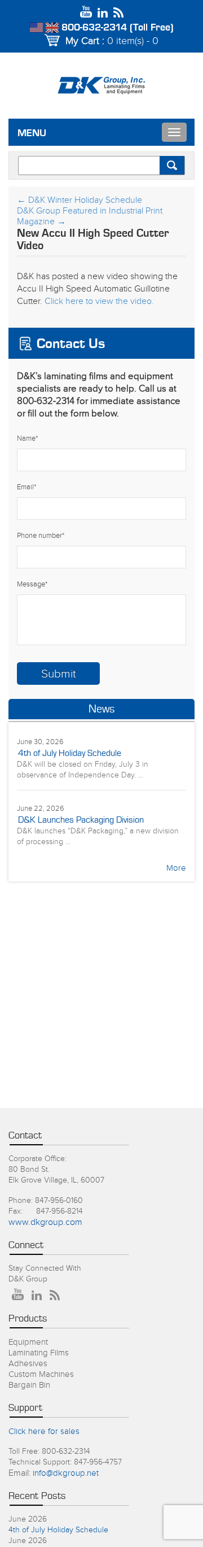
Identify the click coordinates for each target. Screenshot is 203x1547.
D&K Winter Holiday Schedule (79, 200)
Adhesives (27, 1363)
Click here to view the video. (99, 301)
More (176, 868)
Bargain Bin (29, 1385)
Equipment (28, 1342)
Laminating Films (38, 1353)
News (101, 709)
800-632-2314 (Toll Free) (117, 28)
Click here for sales (44, 1431)
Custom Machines (41, 1374)
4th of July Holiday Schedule (69, 753)
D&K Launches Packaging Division (81, 820)
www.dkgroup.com (45, 1222)
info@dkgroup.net (66, 1473)
